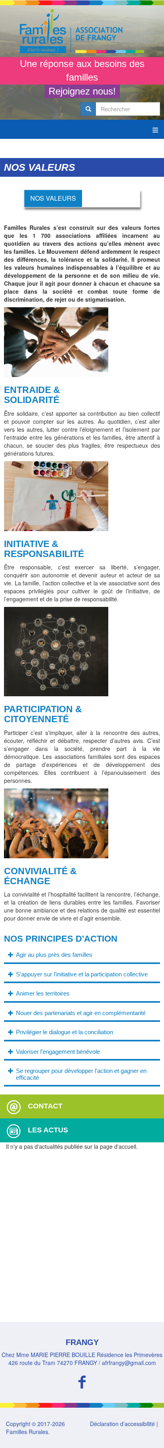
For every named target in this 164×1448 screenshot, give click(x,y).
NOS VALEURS (53, 198)
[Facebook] (82, 1381)
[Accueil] (82, 31)
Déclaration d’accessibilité (122, 1424)
